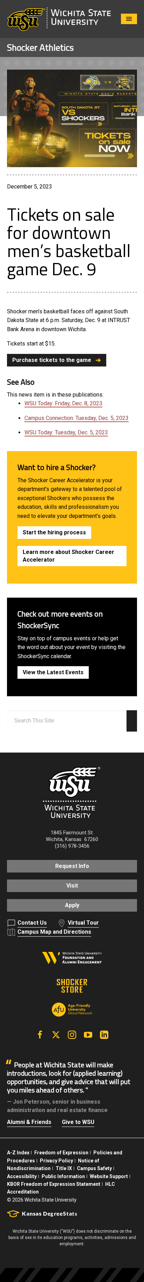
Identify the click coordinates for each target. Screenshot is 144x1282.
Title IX (64, 1168)
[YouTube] (88, 1035)
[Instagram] (72, 1035)
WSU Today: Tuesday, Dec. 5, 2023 (66, 432)
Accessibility (22, 1176)
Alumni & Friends (29, 1122)
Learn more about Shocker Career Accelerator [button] (68, 556)
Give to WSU (78, 1122)
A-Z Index (18, 1152)
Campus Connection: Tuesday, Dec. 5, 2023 (76, 418)
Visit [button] (72, 885)
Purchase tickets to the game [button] (51, 360)
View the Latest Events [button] (53, 672)
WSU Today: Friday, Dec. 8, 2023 (63, 403)
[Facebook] (40, 1035)
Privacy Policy (56, 1160)
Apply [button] (72, 905)
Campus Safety (94, 1168)
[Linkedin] (104, 1035)
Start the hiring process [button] (54, 532)
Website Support (109, 1176)
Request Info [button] (72, 866)
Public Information (63, 1176)
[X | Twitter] (56, 1035)
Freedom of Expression (61, 1152)
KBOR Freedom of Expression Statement (53, 1184)
